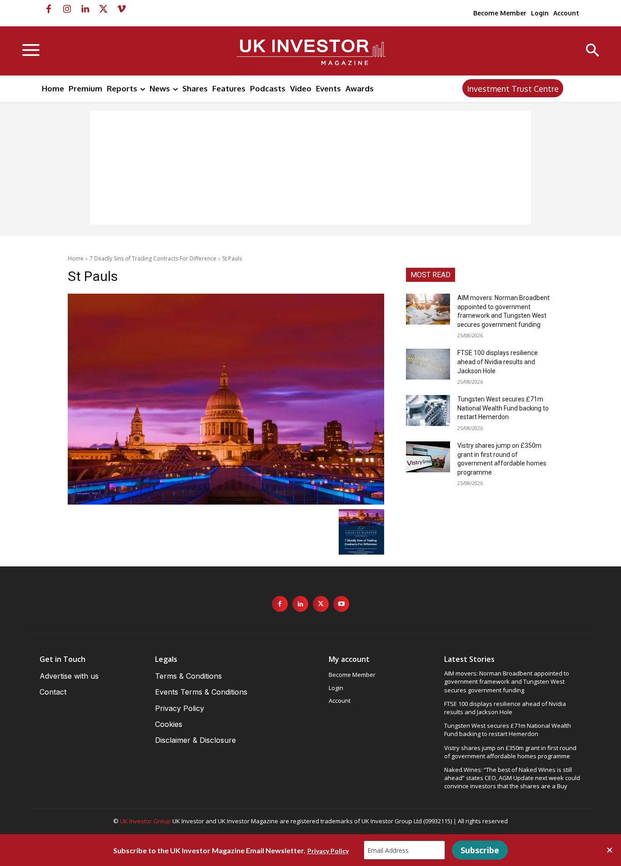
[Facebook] (49, 9)
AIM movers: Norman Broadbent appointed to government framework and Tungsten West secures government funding (506, 681)
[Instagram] (67, 9)
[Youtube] (341, 604)
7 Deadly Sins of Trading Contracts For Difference (153, 258)
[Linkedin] (85, 9)
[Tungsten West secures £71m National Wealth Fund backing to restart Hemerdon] (428, 410)
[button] (592, 51)
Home (76, 258)
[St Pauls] (226, 399)
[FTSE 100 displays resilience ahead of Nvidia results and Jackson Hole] (428, 364)
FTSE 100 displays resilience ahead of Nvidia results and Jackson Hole (497, 361)
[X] (103, 9)
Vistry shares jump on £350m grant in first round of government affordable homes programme (510, 752)
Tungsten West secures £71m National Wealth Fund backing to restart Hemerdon (503, 407)
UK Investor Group (145, 821)
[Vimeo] (121, 9)
